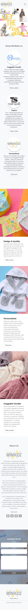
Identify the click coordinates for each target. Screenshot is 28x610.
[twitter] (12, 516)
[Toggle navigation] (25, 4)
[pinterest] (16, 516)
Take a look (14, 131)
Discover (14, 174)
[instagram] (20, 516)
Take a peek (14, 88)
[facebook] (7, 516)
